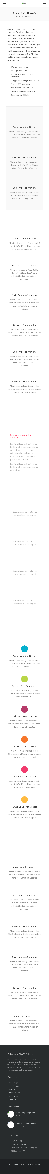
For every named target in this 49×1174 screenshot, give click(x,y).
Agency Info (13, 1089)
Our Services (14, 1096)
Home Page (13, 1082)
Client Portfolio (14, 1093)
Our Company (14, 1086)
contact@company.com (20, 1144)
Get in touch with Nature (26, 1123)
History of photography (25, 1113)
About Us (12, 1099)
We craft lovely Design (25, 507)
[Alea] (24, 2)
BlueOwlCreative (34, 1164)
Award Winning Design (24, 127)
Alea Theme (13, 1164)
